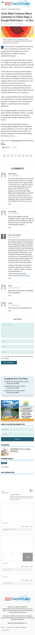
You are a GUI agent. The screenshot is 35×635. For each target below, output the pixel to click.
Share (31, 526)
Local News (11, 9)
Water (18, 9)
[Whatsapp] (23, 155)
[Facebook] (4, 155)
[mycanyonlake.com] (5, 492)
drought (4, 9)
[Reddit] (26, 155)
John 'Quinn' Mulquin (14, 235)
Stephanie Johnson (8, 24)
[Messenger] (8, 155)
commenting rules (16, 140)
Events (17, 627)
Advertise (23, 627)
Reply (9, 204)
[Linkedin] (19, 155)
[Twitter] (12, 155)
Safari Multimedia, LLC (21, 623)
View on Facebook (25, 526)
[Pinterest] (15, 155)
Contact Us (5, 630)
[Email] (30, 155)
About (3, 627)
